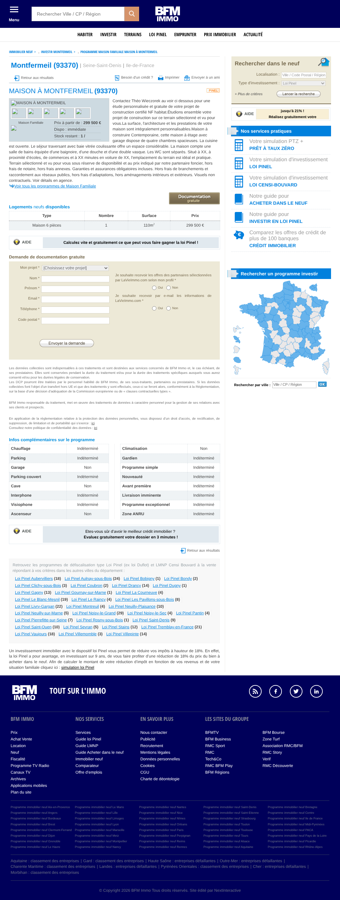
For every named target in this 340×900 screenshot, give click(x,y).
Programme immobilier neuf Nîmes (162, 818)
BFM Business (218, 739)
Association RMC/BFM (283, 745)
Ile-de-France (140, 65)
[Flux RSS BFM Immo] (258, 692)
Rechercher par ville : (252, 385)
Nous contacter (153, 732)
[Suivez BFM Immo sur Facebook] (279, 692)
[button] (132, 14)
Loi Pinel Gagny (29, 592)
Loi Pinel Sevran (77, 627)
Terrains (132, 35)
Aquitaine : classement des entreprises (45, 861)
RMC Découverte (278, 765)
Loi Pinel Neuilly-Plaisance (132, 606)
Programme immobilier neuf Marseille (100, 830)
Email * (34, 299)
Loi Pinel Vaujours (31, 634)
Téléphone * (30, 309)
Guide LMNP (86, 745)
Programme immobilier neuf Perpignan (164, 835)
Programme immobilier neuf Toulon (227, 824)
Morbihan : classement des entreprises (45, 872)
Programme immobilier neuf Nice (161, 812)
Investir (108, 35)
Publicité (147, 739)
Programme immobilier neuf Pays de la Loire (297, 835)
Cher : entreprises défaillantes (279, 866)
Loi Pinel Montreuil (82, 606)
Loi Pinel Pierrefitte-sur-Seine (41, 620)
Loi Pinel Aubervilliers (34, 578)
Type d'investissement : (259, 83)
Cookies (147, 765)
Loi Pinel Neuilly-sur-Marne (39, 613)
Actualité (253, 35)
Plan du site (21, 792)
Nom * (35, 278)
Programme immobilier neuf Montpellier (101, 841)
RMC (209, 752)
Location (18, 745)
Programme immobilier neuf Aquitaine (228, 847)
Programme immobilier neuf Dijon (33, 835)
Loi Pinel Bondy (178, 578)
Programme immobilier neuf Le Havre (35, 847)
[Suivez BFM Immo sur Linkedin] (319, 692)
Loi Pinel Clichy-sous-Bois (38, 585)
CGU (144, 772)
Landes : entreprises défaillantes (128, 866)
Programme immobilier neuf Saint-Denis (230, 807)
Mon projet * (30, 268)
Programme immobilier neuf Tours (226, 835)
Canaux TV (21, 772)
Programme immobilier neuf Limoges (99, 818)
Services (83, 732)
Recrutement (151, 745)
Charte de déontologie (160, 779)
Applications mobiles (29, 785)
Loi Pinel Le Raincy (88, 599)
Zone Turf (271, 739)
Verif (267, 759)
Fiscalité (18, 759)
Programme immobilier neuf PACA (290, 830)
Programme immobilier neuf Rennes (163, 847)
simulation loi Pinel (77, 667)
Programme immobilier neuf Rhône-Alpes (295, 847)
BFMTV (212, 732)
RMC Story (272, 752)
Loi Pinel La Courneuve (136, 592)
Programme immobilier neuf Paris (161, 830)
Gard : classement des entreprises (113, 861)
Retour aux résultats (37, 78)
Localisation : (268, 74)
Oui (160, 288)
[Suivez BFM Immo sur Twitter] (299, 692)
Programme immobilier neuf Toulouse (228, 830)
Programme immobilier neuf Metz (97, 835)
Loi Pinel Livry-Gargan (34, 606)
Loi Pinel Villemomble (78, 634)
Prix (14, 732)
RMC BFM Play (219, 765)
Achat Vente (21, 739)
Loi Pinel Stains (115, 627)
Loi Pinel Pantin (190, 613)
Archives (18, 779)
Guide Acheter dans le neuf (99, 752)
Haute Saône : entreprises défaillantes (181, 861)
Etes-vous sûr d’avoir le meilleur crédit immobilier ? (131, 534)
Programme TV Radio (30, 765)
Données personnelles (160, 759)
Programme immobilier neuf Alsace (227, 841)
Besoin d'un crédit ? (137, 78)
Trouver (298, 93)
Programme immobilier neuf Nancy (98, 847)
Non (175, 288)
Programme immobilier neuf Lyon (97, 824)
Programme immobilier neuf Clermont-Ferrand (41, 830)
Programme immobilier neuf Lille (96, 812)
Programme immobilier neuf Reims (162, 841)
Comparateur (87, 765)
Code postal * (29, 320)
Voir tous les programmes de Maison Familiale (55, 186)
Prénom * (32, 288)
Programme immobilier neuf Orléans (163, 824)
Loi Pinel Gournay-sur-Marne (80, 592)
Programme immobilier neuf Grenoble (35, 841)
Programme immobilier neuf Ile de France (295, 818)
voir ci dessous (181, 101)
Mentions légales (155, 752)
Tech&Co (213, 759)
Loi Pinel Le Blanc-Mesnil (37, 599)
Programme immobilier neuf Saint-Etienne (231, 812)
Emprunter (185, 35)
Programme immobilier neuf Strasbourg (230, 818)
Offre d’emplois (88, 772)
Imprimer (172, 78)
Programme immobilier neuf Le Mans (99, 807)
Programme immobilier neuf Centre (291, 812)
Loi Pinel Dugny (167, 585)
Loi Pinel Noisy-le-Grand (94, 613)
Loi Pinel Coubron (86, 585)
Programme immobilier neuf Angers (34, 812)
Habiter (85, 35)
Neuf (15, 752)
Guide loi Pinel (88, 739)
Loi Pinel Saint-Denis (150, 620)
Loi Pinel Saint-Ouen (33, 627)
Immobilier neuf (89, 759)
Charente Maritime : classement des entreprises (53, 866)
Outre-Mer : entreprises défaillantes (251, 861)
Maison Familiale (30, 123)
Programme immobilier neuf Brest (33, 824)
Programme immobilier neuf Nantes (162, 807)
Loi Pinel (158, 35)
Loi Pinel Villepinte (122, 634)
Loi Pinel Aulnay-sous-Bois (88, 578)
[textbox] (78, 14)
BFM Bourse (274, 732)
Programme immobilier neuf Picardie (292, 841)
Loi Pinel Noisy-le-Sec (147, 613)
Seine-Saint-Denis (102, 65)
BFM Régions (217, 772)
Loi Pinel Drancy (126, 585)
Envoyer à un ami (205, 78)
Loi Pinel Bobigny (139, 578)
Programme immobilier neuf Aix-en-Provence (40, 807)
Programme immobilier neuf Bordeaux (36, 818)
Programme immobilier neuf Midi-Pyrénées (296, 824)
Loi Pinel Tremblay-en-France (167, 627)
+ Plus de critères (249, 94)
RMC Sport (215, 745)
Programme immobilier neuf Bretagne (292, 807)
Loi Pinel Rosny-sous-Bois (99, 620)
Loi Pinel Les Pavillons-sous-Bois (144, 599)
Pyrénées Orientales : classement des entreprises (205, 866)
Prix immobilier (220, 35)
